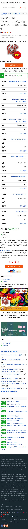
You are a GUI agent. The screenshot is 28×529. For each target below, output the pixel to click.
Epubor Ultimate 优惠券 (12, 420)
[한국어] (4, 32)
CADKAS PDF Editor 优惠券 (8, 381)
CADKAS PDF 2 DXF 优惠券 (9, 371)
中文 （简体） (12, 512)
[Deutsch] (7, 32)
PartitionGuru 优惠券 (11, 442)
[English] (1, 32)
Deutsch (7, 514)
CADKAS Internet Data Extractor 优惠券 (11, 355)
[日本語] (5, 32)
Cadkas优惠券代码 (5, 250)
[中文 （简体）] (2, 32)
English (4, 512)
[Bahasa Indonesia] (8, 32)
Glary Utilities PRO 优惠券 (13, 404)
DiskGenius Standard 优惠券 (14, 444)
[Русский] (10, 32)
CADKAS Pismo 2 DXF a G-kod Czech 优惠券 (13, 383)
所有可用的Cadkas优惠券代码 (9, 351)
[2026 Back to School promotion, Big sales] (14, 336)
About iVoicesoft (18, 509)
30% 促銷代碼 (6, 279)
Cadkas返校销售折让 (10, 37)
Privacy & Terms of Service (15, 506)
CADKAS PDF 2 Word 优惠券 (9, 369)
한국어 (20, 512)
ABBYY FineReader (19, 194)
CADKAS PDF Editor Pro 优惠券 (9, 378)
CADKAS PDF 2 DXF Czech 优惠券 (10, 388)
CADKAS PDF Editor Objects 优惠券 (11, 374)
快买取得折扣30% (15, 65)
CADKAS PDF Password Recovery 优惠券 (12, 364)
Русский (16, 516)
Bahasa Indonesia (6, 516)
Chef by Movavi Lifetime (18, 139)
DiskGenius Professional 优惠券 (15, 418)
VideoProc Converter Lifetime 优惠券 (16, 430)
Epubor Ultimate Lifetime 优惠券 (14, 423)
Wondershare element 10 (18, 176)
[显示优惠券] (23, 93)
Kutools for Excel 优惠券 (12, 401)
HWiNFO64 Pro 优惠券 (12, 416)
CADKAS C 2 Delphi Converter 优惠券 (11, 359)
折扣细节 (5, 281)
